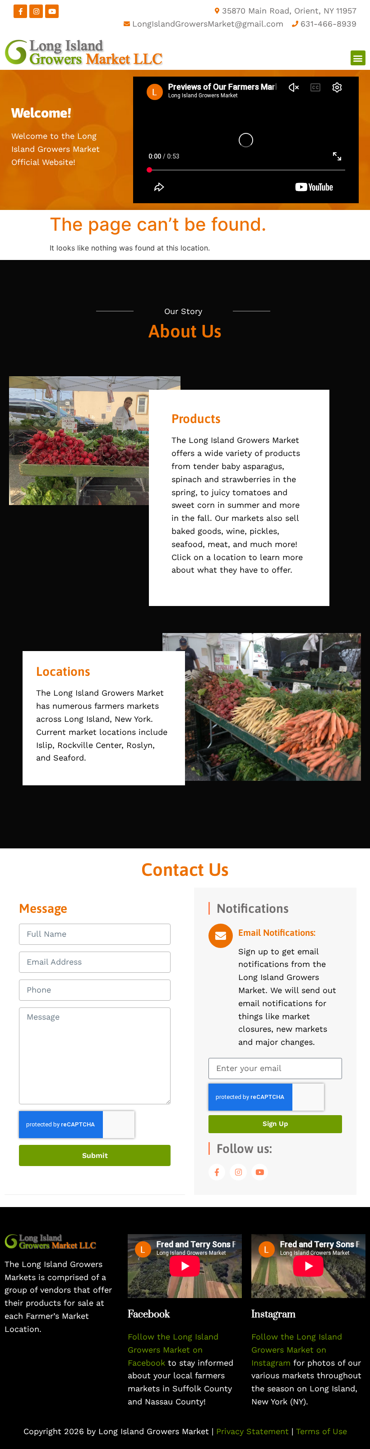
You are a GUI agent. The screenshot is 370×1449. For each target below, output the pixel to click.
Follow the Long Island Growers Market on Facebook (173, 1349)
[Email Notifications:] (220, 936)
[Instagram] (36, 11)
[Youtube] (52, 11)
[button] (358, 57)
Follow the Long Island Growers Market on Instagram (296, 1349)
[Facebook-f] (20, 11)
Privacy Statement (253, 1431)
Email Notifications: (276, 932)
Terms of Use (321, 1431)
